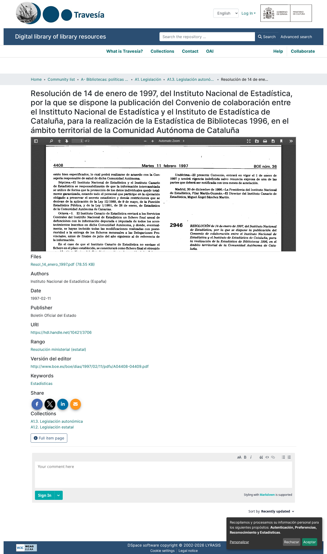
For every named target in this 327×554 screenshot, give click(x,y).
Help (278, 51)
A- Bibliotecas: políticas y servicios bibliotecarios (105, 79)
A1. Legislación (148, 79)
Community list (61, 79)
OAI (210, 51)
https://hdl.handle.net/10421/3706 (61, 332)
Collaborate (303, 51)
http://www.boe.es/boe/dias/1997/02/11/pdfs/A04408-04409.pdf (90, 366)
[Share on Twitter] (50, 404)
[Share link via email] (75, 404)
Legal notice (188, 550)
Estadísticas (41, 383)
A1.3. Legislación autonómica (191, 79)
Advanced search (296, 36)
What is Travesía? (124, 51)
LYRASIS (213, 545)
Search (269, 36)
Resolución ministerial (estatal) (58, 349)
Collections (162, 51)
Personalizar (239, 542)
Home (36, 79)
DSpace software (143, 545)
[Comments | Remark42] (163, 492)
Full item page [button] (51, 438)
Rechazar (291, 542)
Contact (190, 51)
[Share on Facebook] (37, 404)
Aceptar (309, 542)
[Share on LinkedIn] (62, 404)
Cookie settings (162, 550)
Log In (247, 13)
